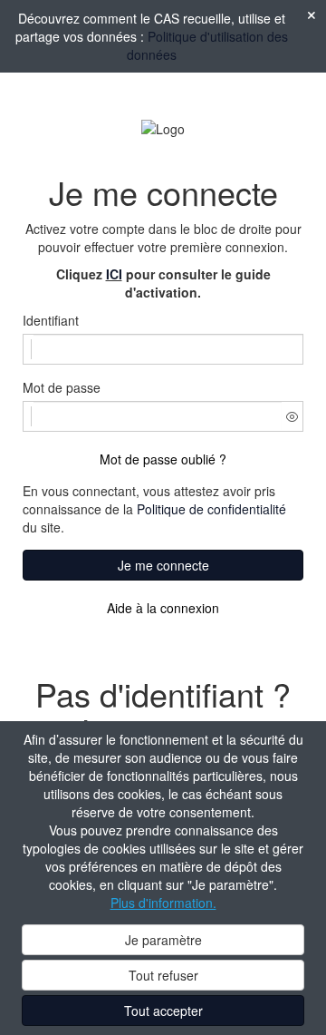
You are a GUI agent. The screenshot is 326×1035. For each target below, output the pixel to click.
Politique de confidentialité (211, 509)
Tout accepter (163, 1010)
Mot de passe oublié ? (163, 459)
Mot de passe (62, 387)
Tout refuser (163, 975)
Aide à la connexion (163, 608)
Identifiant (51, 320)
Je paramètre (163, 940)
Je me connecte (163, 565)
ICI (114, 274)
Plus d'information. (163, 902)
